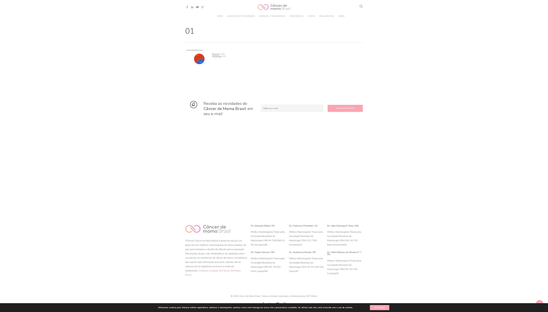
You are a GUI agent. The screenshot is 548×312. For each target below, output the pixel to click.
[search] (361, 6)
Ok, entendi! (379, 307)
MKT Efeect (312, 296)
